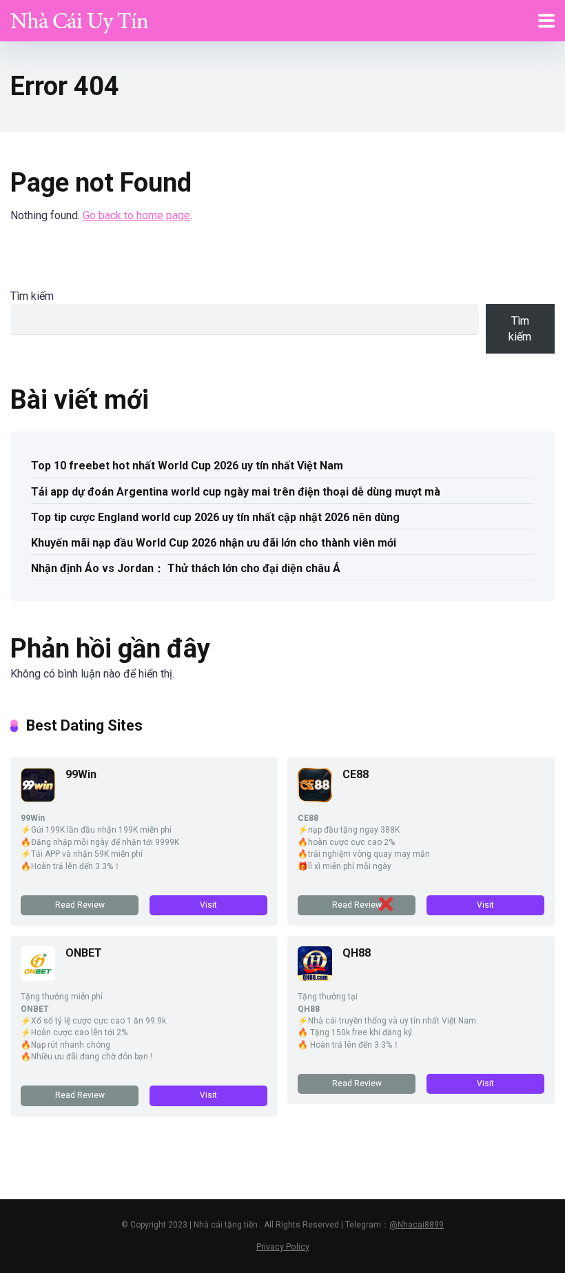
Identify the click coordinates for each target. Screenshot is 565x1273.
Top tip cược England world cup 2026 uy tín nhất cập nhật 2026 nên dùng (215, 517)
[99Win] (38, 798)
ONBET (83, 952)
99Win (80, 774)
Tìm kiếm (32, 296)
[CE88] (315, 798)
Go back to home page (136, 215)
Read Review (80, 905)
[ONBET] (38, 977)
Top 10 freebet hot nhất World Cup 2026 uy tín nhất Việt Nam (187, 465)
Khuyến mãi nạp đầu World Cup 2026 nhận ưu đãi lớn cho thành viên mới (213, 542)
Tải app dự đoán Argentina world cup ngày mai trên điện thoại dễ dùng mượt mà (235, 491)
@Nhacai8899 (416, 1225)
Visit (208, 905)
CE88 (355, 774)
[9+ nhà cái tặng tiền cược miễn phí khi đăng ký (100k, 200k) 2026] (79, 18)
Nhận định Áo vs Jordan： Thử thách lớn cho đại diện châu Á (185, 568)
